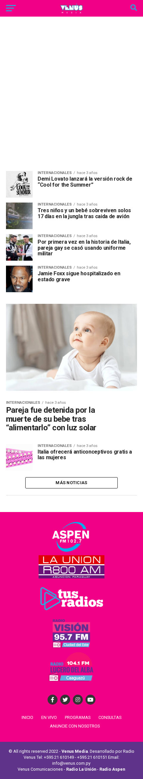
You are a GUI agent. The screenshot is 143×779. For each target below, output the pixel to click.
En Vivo (49, 717)
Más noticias (71, 482)
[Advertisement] (71, 96)
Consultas (109, 717)
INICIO (27, 717)
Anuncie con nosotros (75, 726)
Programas (77, 717)
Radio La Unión (81, 769)
